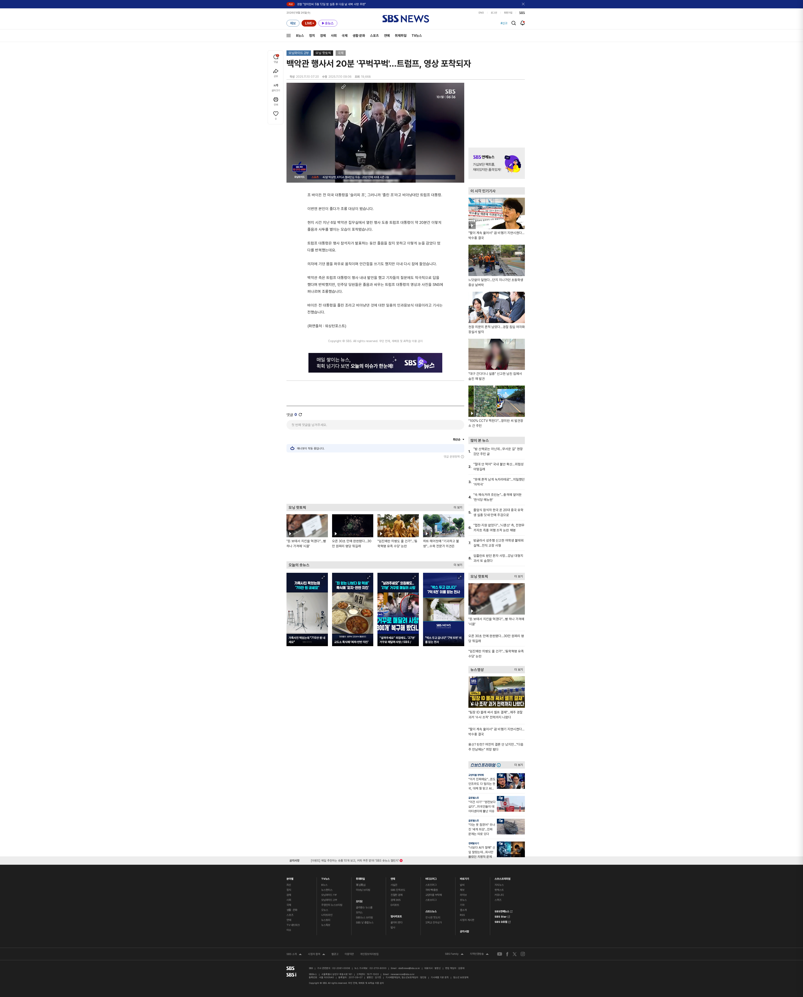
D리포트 (395, 905)
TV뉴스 (417, 36)
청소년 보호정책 (460, 977)
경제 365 (396, 900)
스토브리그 (431, 900)
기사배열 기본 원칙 (440, 977)
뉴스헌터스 (326, 889)
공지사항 (464, 931)
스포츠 (374, 36)
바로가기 (464, 877)
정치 (312, 36)
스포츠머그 (431, 884)
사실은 (394, 884)
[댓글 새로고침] (300, 414)
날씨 (462, 884)
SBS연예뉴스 (502, 911)
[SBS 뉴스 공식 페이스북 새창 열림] (507, 954)
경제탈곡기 (473, 843)
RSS (462, 915)
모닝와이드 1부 (329, 894)
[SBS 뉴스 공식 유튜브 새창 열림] (499, 954)
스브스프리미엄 (502, 877)
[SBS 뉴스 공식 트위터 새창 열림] (515, 954)
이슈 (288, 930)
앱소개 (463, 910)
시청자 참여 (316, 954)
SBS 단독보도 (398, 889)
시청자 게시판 (467, 920)
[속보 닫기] (523, 4)
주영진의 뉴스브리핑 (331, 905)
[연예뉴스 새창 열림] (496, 163)
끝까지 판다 (397, 922)
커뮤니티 (499, 894)
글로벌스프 (473, 797)
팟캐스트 (499, 889)
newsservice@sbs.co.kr (402, 974)
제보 (462, 889)
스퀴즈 (498, 900)
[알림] (522, 23)
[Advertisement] (375, 481)
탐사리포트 (396, 915)
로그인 (494, 12)
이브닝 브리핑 (363, 889)
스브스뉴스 (431, 910)
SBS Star (501, 916)
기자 (462, 905)
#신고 (504, 23)
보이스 (359, 912)
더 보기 (457, 506)
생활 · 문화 (291, 910)
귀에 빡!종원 (431, 889)
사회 (334, 36)
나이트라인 (326, 915)
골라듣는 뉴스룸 (364, 907)
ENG (481, 12)
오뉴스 (324, 910)
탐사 (393, 927)
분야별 (289, 877)
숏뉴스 (463, 900)
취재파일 (401, 36)
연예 (387, 36)
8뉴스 (300, 36)
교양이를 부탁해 (476, 775)
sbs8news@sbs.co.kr (409, 968)
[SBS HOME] (522, 13)
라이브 (463, 894)
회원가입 (508, 12)
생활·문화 (359, 36)
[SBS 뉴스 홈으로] (405, 18)
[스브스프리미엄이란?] (500, 765)
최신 (288, 884)
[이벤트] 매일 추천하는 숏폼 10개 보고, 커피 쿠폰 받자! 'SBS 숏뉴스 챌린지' (355, 859)
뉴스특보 (325, 925)
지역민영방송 (479, 954)
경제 (323, 36)
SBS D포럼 (501, 921)
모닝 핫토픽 (323, 53)
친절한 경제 (397, 894)
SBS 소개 (294, 954)
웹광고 (334, 954)
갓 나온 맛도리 (432, 917)
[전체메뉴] (289, 35)
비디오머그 (431, 877)
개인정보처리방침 (369, 954)
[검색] (513, 23)
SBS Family (454, 954)
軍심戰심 (361, 884)
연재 (393, 877)
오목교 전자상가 (433, 922)
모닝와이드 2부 (299, 53)
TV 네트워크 (293, 925)
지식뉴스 (499, 884)
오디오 (359, 900)
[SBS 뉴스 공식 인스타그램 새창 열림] (523, 954)
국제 (345, 36)
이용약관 (349, 954)
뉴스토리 (325, 920)
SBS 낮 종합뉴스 (364, 922)
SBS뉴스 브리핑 (364, 917)
